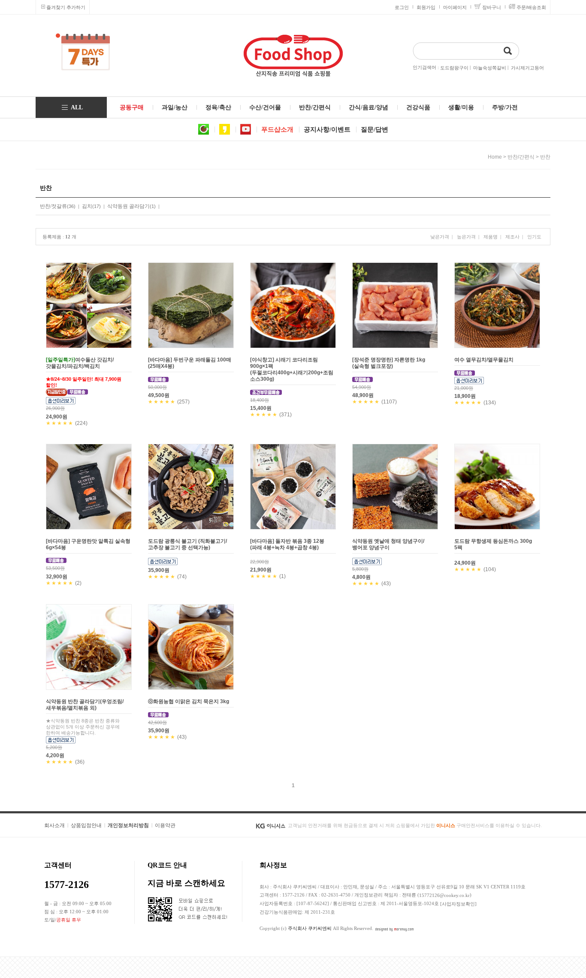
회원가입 (426, 7)
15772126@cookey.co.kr (444, 895)
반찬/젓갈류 (53, 206)
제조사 (512, 236)
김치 (87, 206)
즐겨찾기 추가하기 (65, 7)
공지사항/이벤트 (327, 129)
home (495, 157)
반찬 (545, 157)
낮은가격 (439, 236)
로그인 (402, 7)
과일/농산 (174, 107)
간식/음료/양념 (368, 107)
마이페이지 (455, 7)
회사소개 (54, 825)
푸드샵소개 (277, 129)
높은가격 (466, 236)
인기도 (534, 236)
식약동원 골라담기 (128, 206)
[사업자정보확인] (458, 903)
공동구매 (132, 107)
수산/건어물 (265, 107)
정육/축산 (218, 107)
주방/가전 (505, 107)
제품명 (490, 236)
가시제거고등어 (527, 67)
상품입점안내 (86, 825)
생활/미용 (461, 107)
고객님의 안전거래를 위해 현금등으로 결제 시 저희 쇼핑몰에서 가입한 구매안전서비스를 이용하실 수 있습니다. (415, 825)
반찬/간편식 (315, 107)
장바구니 (491, 7)
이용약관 (165, 825)
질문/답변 (374, 129)
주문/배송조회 (531, 7)
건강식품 (418, 107)
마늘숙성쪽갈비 (489, 67)
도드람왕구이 (454, 67)
